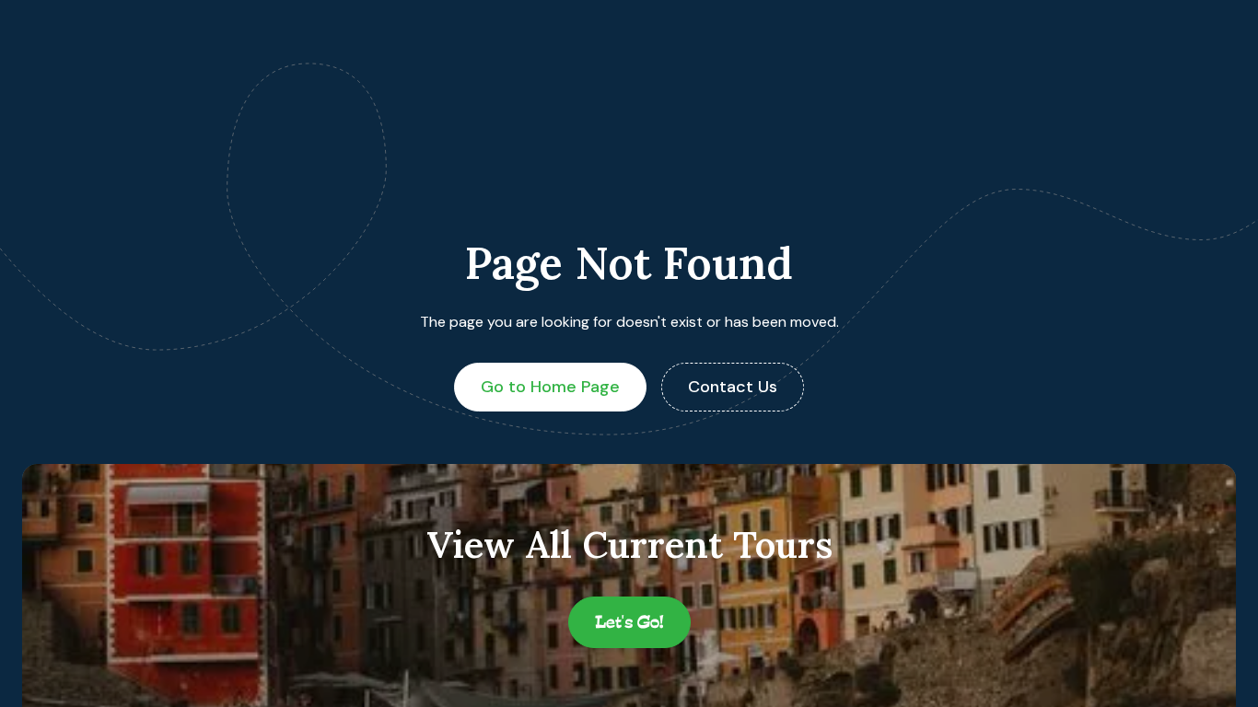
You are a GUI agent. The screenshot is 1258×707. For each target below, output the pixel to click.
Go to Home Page (550, 387)
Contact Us (732, 387)
